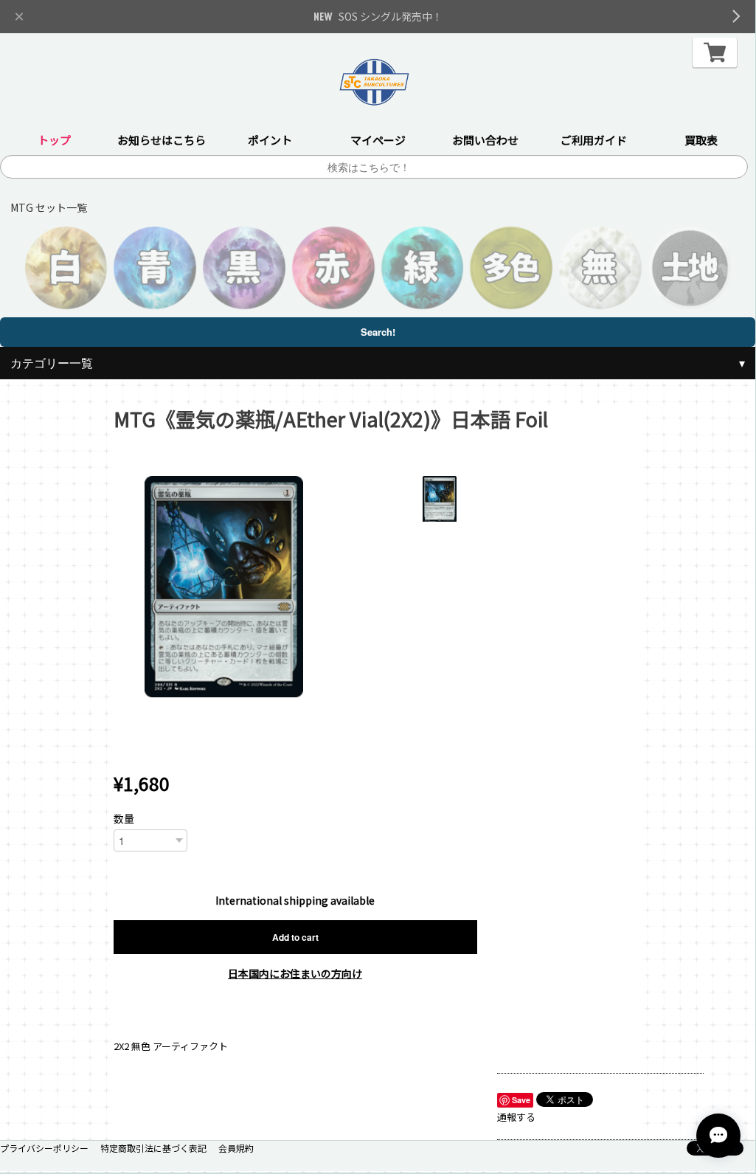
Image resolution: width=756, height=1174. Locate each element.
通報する (516, 1117)
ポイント (270, 140)
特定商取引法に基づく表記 (153, 1148)
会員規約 (236, 1148)
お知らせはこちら (161, 140)
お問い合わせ (485, 140)
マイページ (378, 140)
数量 (124, 818)
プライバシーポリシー (44, 1148)
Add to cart (295, 937)
